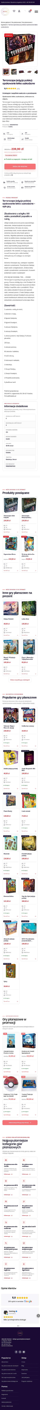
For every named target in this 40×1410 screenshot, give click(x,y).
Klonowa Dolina (8, 896)
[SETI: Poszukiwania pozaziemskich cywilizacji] (29, 928)
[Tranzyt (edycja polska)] (29, 1083)
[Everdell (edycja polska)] (29, 843)
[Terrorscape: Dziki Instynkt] (10, 505)
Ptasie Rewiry (8, 811)
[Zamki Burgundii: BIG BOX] (29, 758)
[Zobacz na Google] (6, 1312)
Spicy (5, 981)
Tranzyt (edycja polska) (27, 1095)
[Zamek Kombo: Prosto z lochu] (10, 1040)
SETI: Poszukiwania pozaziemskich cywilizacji (28, 940)
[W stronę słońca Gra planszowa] (29, 543)
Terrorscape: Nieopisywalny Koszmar (26, 517)
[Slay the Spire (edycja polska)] (29, 885)
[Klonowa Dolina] (10, 885)
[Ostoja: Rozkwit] (10, 608)
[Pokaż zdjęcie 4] (29, 71)
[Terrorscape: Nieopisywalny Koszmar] (29, 505)
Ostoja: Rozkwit (8, 619)
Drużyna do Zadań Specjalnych (28, 1052)
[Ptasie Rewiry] (10, 800)
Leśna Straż (25, 619)
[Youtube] (23, 1352)
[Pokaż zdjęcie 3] (21, 71)
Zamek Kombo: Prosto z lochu (9, 1052)
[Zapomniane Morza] (10, 543)
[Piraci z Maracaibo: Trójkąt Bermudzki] (29, 647)
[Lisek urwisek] (29, 800)
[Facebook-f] (16, 1352)
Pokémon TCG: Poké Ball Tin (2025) (10, 1095)
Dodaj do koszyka (20, 166)
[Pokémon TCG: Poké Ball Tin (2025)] (10, 1083)
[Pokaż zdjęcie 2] (13, 71)
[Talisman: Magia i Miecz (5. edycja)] (10, 715)
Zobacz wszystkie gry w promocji (19, 1122)
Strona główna (5, 22)
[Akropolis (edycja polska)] (10, 928)
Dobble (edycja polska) (11, 768)
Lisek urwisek (26, 811)
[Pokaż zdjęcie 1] (6, 71)
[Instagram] (20, 1352)
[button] (1, 1315)
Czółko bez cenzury (28, 726)
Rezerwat (6, 854)
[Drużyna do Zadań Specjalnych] (29, 1040)
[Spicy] (10, 971)
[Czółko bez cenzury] (29, 715)
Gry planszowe (16, 22)
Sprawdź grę (7, 635)
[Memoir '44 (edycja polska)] (10, 647)
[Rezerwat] (10, 843)
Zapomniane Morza (9, 554)
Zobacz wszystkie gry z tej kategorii (20, 680)
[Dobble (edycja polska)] (10, 758)
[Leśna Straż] (29, 608)
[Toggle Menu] (36, 12)
